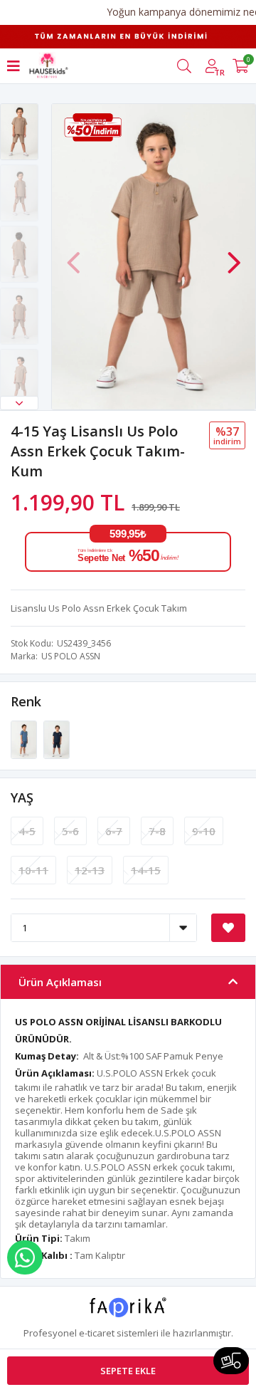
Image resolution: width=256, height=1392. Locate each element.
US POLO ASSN (70, 656)
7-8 (157, 831)
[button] (19, 403)
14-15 (146, 870)
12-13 (90, 870)
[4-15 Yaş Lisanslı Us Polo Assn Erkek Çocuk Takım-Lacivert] (56, 739)
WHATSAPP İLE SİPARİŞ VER (25, 1257)
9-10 (203, 831)
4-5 (27, 831)
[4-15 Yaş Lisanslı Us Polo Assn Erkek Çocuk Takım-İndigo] (25, 739)
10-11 (33, 870)
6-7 (113, 831)
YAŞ (22, 797)
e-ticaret (96, 1332)
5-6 (70, 831)
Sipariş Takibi (231, 1360)
